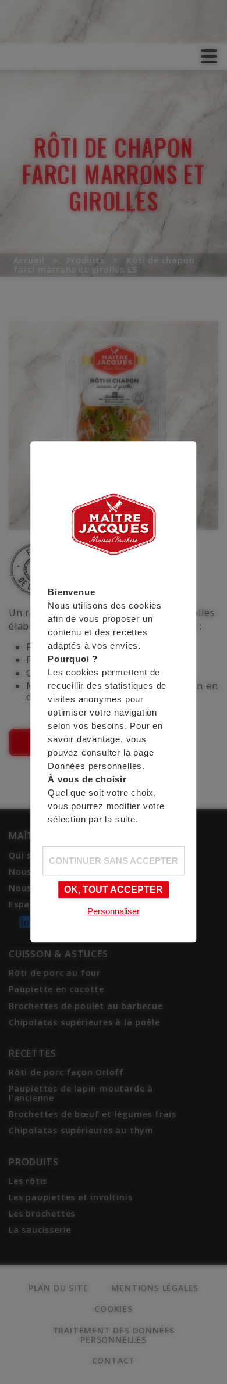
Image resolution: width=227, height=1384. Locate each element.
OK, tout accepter (113, 890)
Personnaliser (113, 911)
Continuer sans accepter (113, 861)
